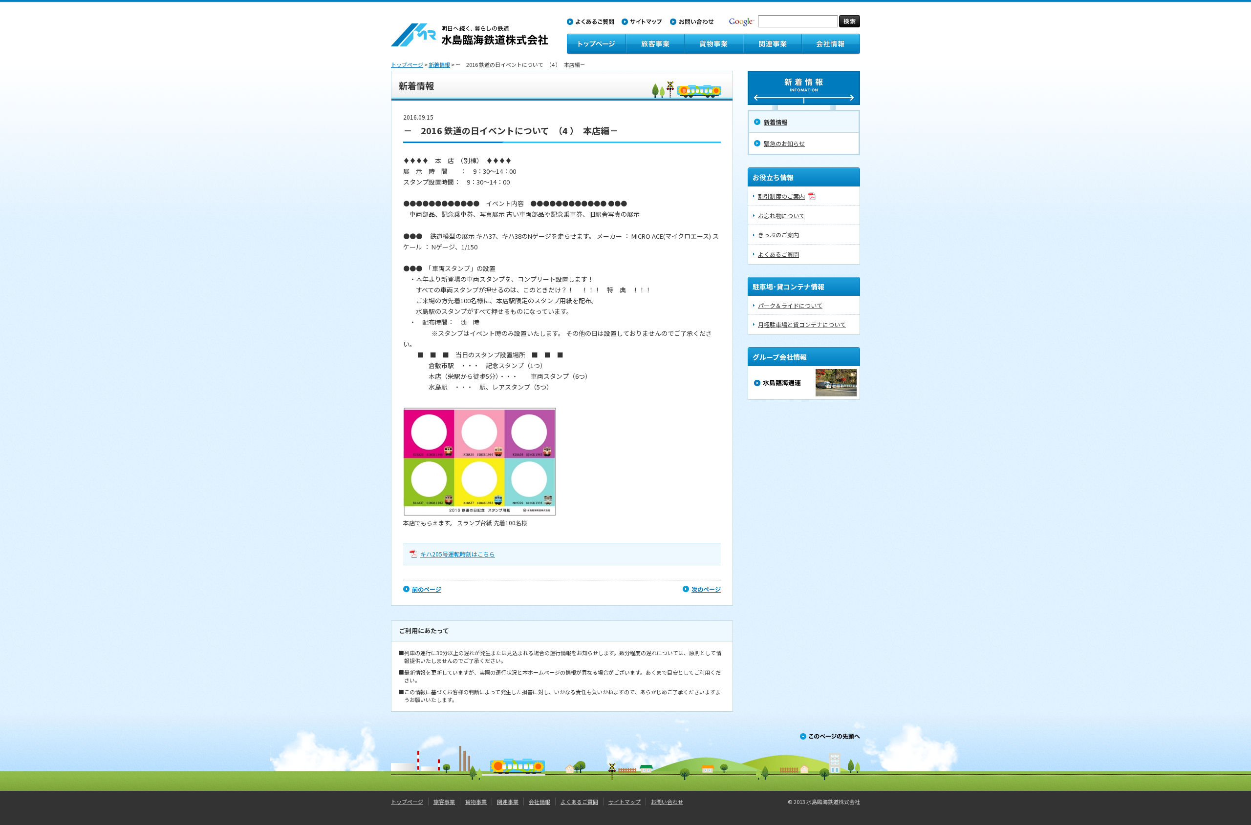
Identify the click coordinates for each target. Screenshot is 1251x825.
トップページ (407, 64)
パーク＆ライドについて (790, 305)
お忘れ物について (781, 215)
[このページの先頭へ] (830, 733)
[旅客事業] (655, 44)
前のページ (426, 589)
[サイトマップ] (642, 20)
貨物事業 (476, 801)
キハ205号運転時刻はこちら (457, 554)
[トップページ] (596, 44)
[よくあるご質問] (590, 20)
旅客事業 (444, 801)
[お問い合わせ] (692, 20)
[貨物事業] (713, 44)
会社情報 (539, 801)
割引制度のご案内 (781, 196)
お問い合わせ (667, 801)
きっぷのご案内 (778, 234)
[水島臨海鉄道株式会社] (469, 27)
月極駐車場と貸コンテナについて (802, 324)
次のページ (706, 589)
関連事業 (507, 801)
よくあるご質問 (778, 254)
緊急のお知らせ (784, 143)
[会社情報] (830, 44)
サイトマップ (624, 801)
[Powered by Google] (742, 19)
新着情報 (439, 64)
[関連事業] (772, 44)
